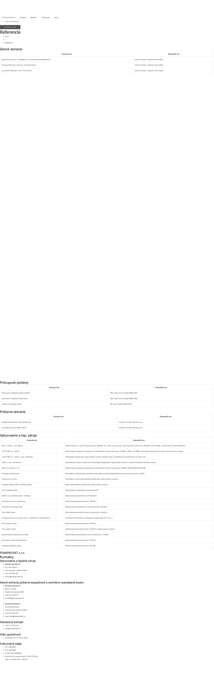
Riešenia (34, 17)
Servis (56, 17)
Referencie (46, 17)
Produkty (23, 17)
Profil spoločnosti (8, 17)
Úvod (7, 36)
